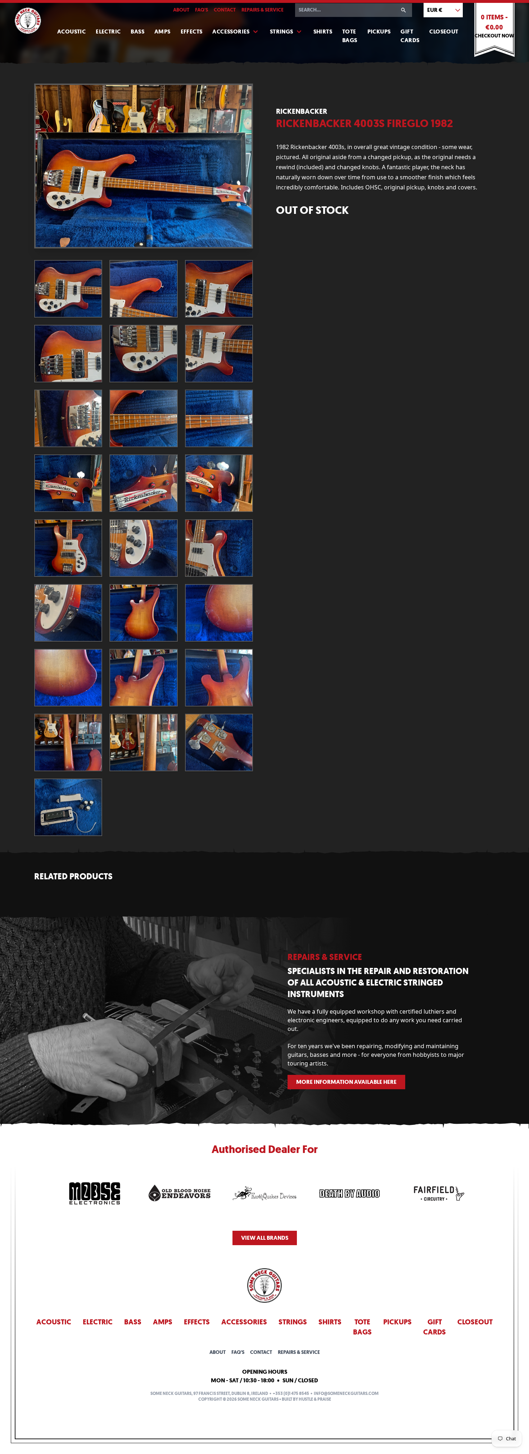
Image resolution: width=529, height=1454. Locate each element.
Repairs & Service (262, 9)
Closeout (443, 31)
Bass (137, 31)
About (181, 9)
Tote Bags (349, 36)
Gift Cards (410, 36)
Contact (225, 9)
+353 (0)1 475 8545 (291, 1393)
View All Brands (264, 1238)
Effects (192, 31)
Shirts (322, 31)
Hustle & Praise (315, 1399)
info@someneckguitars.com (346, 1393)
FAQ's (201, 9)
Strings (281, 31)
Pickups (379, 31)
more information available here (346, 1082)
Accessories (230, 31)
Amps (162, 31)
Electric (108, 31)
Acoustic (71, 31)
